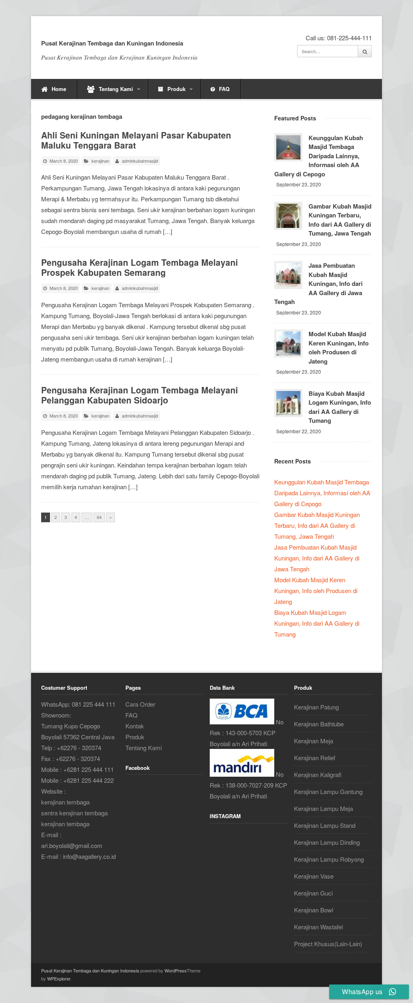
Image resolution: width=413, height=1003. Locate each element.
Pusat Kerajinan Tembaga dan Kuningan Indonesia (112, 43)
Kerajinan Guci (313, 893)
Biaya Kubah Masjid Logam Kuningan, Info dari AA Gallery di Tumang (340, 407)
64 (99, 517)
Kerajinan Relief (314, 757)
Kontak (134, 726)
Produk (176, 89)
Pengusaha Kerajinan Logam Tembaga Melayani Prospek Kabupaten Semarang (139, 267)
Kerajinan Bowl (313, 910)
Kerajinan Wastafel (318, 926)
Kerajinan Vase (314, 876)
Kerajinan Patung (316, 707)
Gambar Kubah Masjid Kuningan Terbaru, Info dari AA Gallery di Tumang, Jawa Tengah (340, 220)
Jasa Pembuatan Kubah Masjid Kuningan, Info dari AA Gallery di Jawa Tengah (318, 283)
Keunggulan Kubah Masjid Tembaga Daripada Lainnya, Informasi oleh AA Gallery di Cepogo (318, 155)
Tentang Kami (116, 89)
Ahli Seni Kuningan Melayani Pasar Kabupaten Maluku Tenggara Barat (136, 140)
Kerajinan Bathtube (319, 724)
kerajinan (100, 160)
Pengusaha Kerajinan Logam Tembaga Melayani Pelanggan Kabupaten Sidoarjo (139, 395)
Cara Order (140, 704)
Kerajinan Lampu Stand (324, 825)
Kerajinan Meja (313, 740)
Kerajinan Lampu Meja (323, 808)
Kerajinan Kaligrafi (318, 774)
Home (59, 89)
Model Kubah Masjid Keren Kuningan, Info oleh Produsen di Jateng (339, 347)
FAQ (224, 89)
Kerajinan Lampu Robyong (329, 859)
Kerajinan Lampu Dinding (327, 842)
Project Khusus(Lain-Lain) (328, 943)
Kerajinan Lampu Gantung (328, 791)
